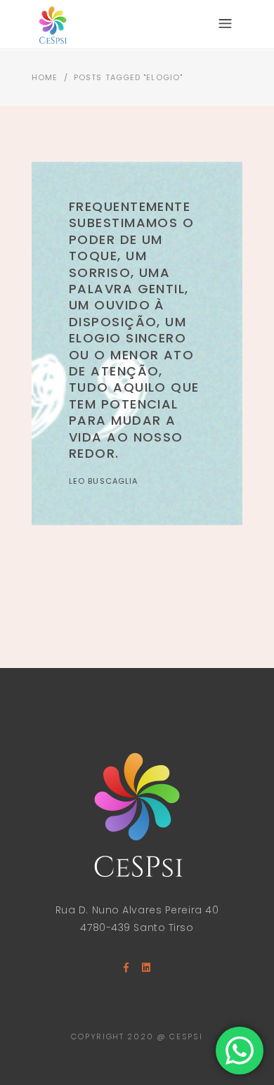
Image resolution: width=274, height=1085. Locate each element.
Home (45, 77)
